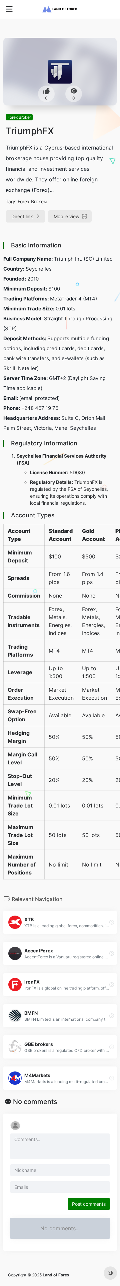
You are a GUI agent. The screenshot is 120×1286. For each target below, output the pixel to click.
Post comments (89, 1204)
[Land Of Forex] (60, 9)
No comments (35, 1102)
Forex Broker (19, 117)
